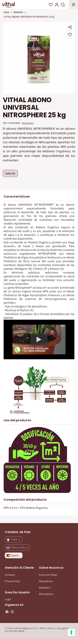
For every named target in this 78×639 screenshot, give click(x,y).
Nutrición (18, 12)
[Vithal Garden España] (8, 5)
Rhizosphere (46, 594)
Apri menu (73, 4)
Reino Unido (18, 547)
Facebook (7, 612)
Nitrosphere (46, 581)
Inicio (6, 12)
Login (8, 599)
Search (63, 4)
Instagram (12, 612)
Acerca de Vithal (48, 574)
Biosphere (45, 587)
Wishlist (50, 4)
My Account (57, 4)
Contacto (10, 574)
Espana (14, 555)
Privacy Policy (12, 581)
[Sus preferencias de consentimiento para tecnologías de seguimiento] (71, 632)
